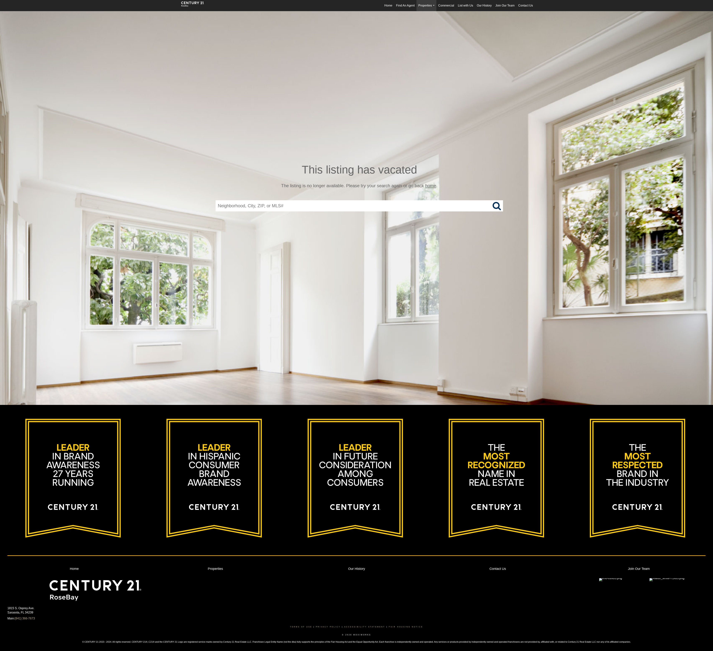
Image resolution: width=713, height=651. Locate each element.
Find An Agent (405, 5)
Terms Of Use (301, 627)
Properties (427, 7)
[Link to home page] (194, 5)
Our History (484, 5)
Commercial (446, 5)
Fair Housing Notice (406, 627)
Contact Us (525, 5)
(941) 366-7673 (25, 618)
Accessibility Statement (364, 627)
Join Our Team (505, 5)
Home (388, 5)
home (430, 185)
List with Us (465, 5)
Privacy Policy (328, 627)
